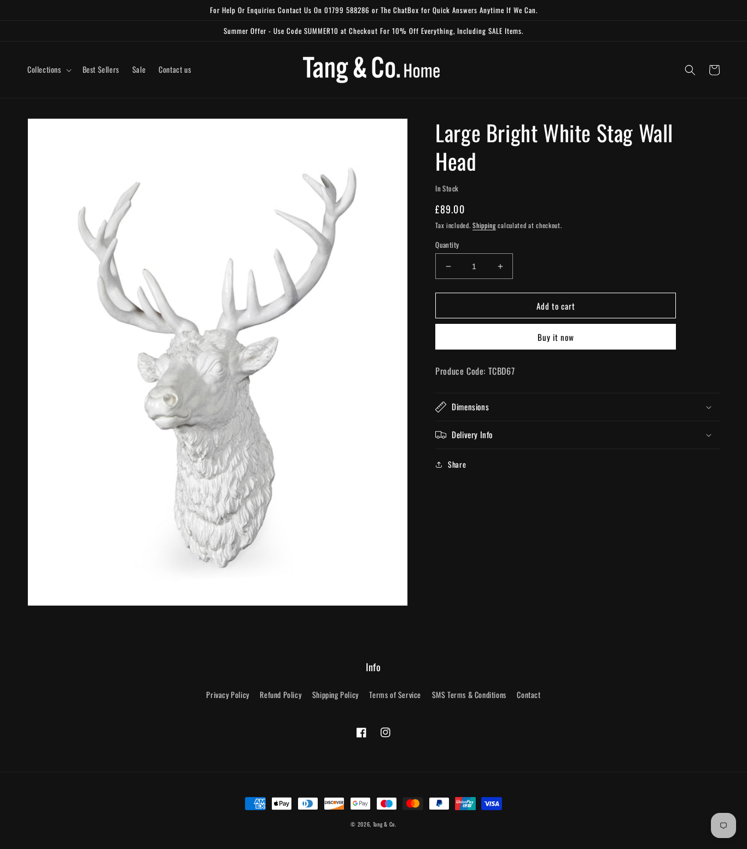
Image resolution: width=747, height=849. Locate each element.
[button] (48, 69)
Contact (528, 694)
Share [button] (457, 464)
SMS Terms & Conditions (469, 694)
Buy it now (556, 338)
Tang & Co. (384, 824)
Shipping (484, 225)
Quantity (447, 245)
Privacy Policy (227, 694)
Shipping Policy (335, 694)
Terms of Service (395, 694)
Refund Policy (280, 694)
